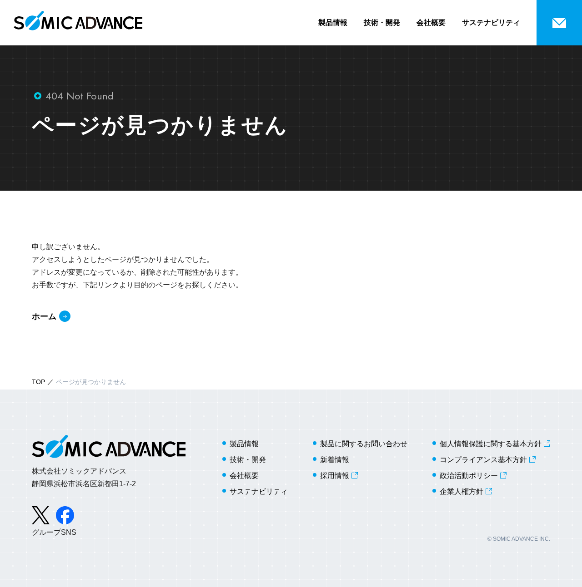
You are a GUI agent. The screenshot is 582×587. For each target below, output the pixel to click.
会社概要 (431, 22)
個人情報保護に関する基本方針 (491, 444)
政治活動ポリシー (469, 475)
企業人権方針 (461, 491)
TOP (38, 381)
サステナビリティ (491, 22)
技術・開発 (382, 22)
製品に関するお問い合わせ (363, 444)
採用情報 (334, 475)
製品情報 (332, 22)
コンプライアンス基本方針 (483, 460)
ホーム (44, 316)
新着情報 (334, 460)
